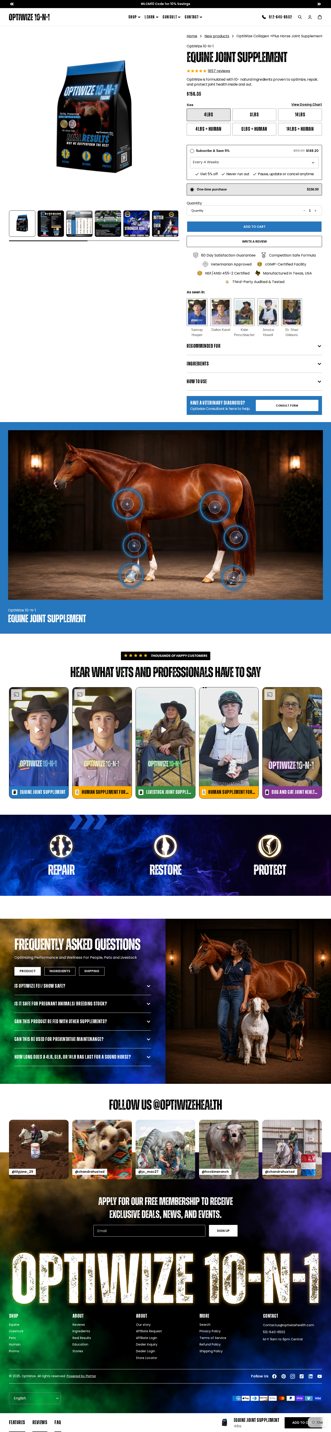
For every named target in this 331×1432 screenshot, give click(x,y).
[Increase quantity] (315, 211)
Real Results (82, 1338)
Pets (12, 1338)
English (20, 1398)
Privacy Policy (210, 1331)
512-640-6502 (280, 17)
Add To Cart (254, 226)
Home (192, 36)
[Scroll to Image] (22, 223)
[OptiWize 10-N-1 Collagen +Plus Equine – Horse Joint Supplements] (29, 17)
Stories (78, 1351)
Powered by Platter (81, 1376)
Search (205, 1325)
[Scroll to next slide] (319, 4)
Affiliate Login (146, 1338)
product (28, 971)
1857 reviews (219, 70)
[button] (94, 120)
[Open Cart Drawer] (319, 17)
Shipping (91, 971)
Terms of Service (213, 1338)
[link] (165, 4)
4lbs (208, 114)
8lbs (254, 114)
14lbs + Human (300, 129)
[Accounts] (310, 17)
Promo (14, 1351)
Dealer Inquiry (146, 1344)
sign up (223, 1230)
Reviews (79, 1325)
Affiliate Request (149, 1331)
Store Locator (146, 1358)
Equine (14, 1325)
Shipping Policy (211, 1351)
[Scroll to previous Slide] (12, 4)
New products (216, 36)
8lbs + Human (254, 129)
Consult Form (287, 405)
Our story (143, 1325)
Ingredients (60, 971)
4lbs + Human (209, 129)
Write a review (254, 241)
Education (80, 1344)
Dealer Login (145, 1351)
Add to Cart (303, 1422)
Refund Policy (210, 1344)
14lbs (300, 114)
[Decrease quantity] (304, 211)
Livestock (16, 1331)
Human (14, 1344)
